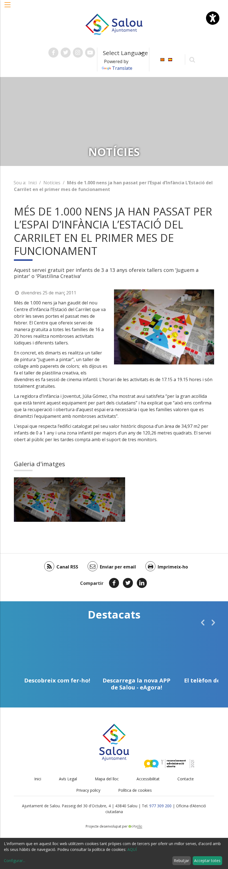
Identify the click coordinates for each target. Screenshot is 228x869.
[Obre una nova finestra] (53, 53)
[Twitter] (128, 583)
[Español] (170, 59)
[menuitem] (162, 59)
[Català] (162, 59)
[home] (114, 24)
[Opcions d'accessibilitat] (213, 18)
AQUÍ (132, 849)
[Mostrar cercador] (192, 59)
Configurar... (14, 860)
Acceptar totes (207, 860)
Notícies (51, 183)
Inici (32, 183)
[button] (7, 7)
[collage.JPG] (42, 499)
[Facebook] (114, 583)
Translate (122, 68)
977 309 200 (160, 805)
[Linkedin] (142, 583)
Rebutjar (181, 860)
